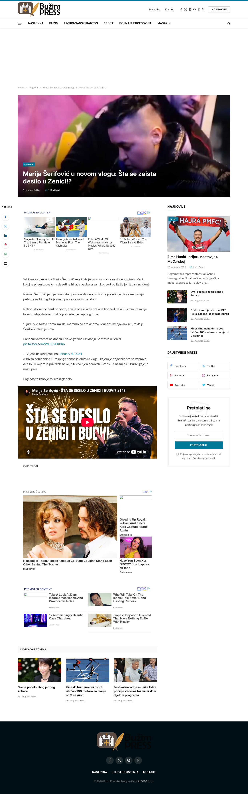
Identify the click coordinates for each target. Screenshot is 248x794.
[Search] (228, 23)
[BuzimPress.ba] (39, 9)
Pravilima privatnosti (204, 458)
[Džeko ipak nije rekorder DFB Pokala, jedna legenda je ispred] (177, 315)
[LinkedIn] (5, 235)
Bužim (53, 23)
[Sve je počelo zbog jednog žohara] (39, 670)
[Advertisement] (124, 57)
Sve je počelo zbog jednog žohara (36, 689)
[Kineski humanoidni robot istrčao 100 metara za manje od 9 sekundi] (87, 670)
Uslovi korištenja (125, 772)
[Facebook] (5, 217)
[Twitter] (5, 226)
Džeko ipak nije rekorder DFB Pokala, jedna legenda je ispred (210, 312)
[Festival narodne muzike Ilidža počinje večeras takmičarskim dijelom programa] (135, 670)
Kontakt (169, 9)
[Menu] (20, 23)
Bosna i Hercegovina (135, 23)
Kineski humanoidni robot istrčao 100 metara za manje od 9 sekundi (86, 691)
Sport (108, 23)
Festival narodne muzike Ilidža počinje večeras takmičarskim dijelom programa (135, 691)
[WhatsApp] (5, 254)
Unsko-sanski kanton (81, 23)
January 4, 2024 (70, 354)
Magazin (163, 23)
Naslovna (35, 23)
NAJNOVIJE (219, 9)
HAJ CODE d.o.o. (145, 781)
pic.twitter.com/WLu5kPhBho (44, 344)
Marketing (154, 9)
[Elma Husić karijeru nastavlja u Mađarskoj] (198, 234)
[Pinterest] (5, 244)
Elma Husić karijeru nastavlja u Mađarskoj (192, 259)
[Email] (5, 263)
